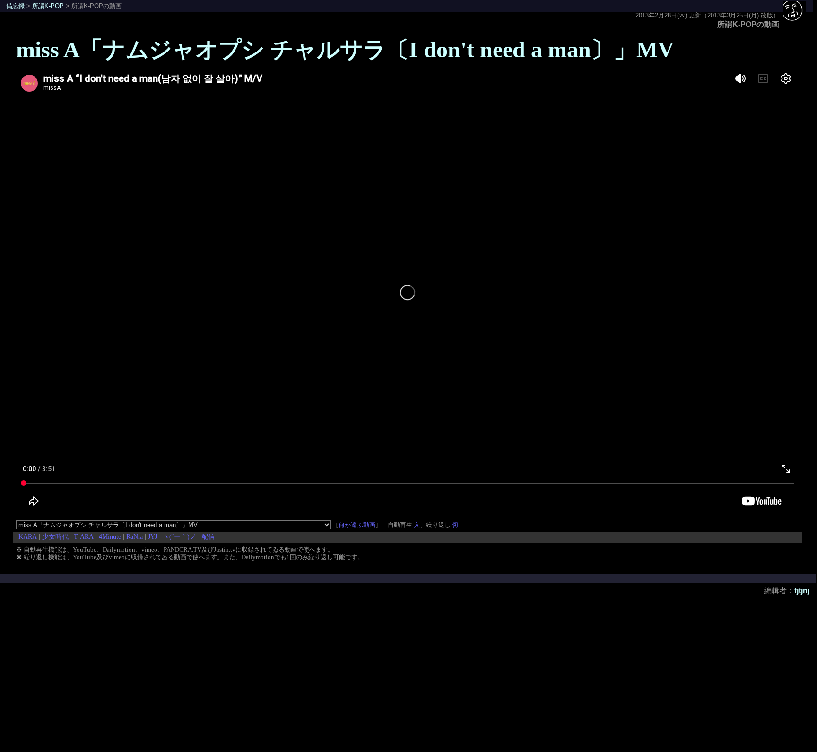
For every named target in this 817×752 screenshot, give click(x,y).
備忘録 (15, 5)
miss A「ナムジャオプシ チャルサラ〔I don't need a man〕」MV (345, 49)
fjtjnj (801, 591)
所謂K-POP (48, 5)
